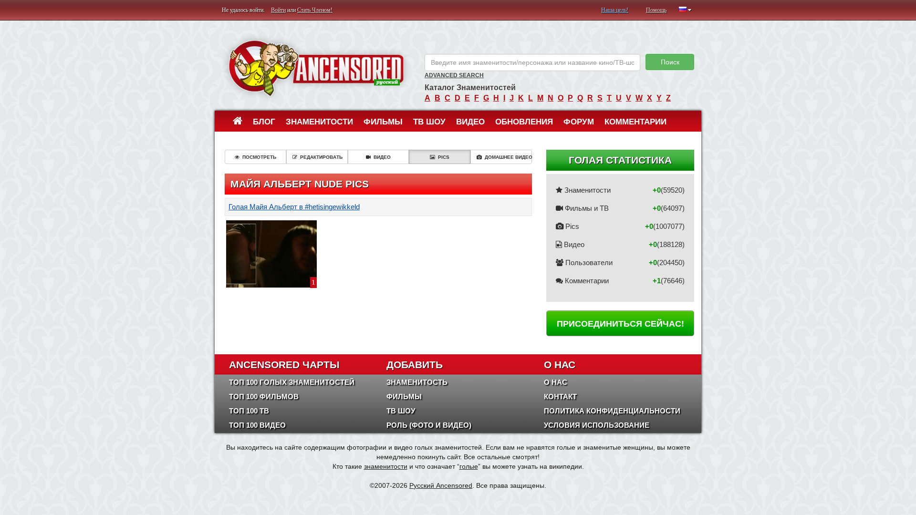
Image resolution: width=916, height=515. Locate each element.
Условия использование (596, 425)
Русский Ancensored (440, 485)
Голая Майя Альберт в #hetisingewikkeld (294, 207)
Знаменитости (319, 121)
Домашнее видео (508, 157)
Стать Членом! (315, 10)
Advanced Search (454, 75)
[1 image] (271, 253)
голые (468, 466)
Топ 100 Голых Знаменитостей (291, 382)
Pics (443, 157)
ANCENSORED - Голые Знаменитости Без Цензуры (316, 68)
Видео (470, 121)
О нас (555, 382)
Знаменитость (417, 382)
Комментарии (635, 121)
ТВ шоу (429, 121)
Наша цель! (614, 10)
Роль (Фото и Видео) (428, 425)
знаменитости (385, 466)
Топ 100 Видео (257, 425)
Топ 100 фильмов (264, 396)
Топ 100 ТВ (249, 411)
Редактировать (321, 157)
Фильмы (383, 121)
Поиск (670, 62)
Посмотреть (259, 157)
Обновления (524, 121)
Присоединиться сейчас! (620, 324)
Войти (278, 10)
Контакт (560, 396)
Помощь (656, 10)
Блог (264, 121)
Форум (578, 121)
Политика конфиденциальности (612, 411)
